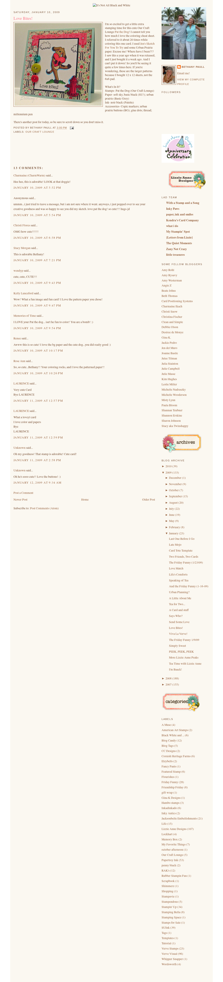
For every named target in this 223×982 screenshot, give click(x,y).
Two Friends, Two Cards (183, 557)
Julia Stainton (170, 364)
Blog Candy (169, 740)
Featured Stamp (171, 772)
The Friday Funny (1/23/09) (186, 562)
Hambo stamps (171, 803)
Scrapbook (168, 881)
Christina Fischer (172, 317)
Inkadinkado (169, 808)
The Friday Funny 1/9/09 (184, 640)
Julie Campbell (171, 369)
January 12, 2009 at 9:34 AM (38, 482)
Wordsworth (169, 964)
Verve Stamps (170, 948)
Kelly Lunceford (23, 293)
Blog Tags (168, 746)
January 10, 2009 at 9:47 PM (37, 305)
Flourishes (168, 777)
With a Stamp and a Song (182, 203)
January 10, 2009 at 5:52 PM (37, 188)
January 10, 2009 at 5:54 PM (37, 215)
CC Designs (169, 751)
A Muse (167, 725)
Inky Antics (169, 813)
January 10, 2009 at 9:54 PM (37, 328)
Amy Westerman (172, 280)
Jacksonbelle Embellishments (180, 818)
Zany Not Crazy (176, 249)
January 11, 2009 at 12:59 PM (38, 437)
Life (164, 824)
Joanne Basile (170, 353)
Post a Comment (23, 493)
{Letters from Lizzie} (179, 237)
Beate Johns (169, 291)
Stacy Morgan (22, 248)
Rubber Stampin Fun (175, 876)
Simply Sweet (177, 646)
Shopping (168, 891)
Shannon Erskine (172, 415)
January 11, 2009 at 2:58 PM (37, 460)
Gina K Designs (171, 798)
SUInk (166, 928)
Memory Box (170, 839)
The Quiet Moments (179, 243)
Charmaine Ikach (172, 306)
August (173, 503)
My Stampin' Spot (178, 231)
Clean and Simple (172, 322)
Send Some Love (179, 622)
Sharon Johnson (171, 421)
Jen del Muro (169, 348)
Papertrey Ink (170, 860)
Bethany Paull (193, 67)
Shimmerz (168, 886)
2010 (169, 466)
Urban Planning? (179, 592)
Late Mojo (175, 545)
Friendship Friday (173, 787)
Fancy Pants (169, 766)
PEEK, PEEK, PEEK (181, 652)
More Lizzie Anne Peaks (183, 657)
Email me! (183, 73)
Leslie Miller (169, 384)
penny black (169, 865)
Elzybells (167, 761)
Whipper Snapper (173, 959)
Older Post (148, 499)
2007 (169, 684)
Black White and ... (173, 735)
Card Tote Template (181, 550)
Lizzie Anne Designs (174, 829)
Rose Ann (19, 361)
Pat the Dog (122, 32)
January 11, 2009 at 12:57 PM (38, 401)
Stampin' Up (169, 907)
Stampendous (170, 902)
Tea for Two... (177, 604)
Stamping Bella (171, 912)
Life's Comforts (178, 574)
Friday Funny (170, 782)
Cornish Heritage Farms (176, 756)
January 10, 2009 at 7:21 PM (37, 260)
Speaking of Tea (178, 580)
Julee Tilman (169, 358)
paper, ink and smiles (179, 214)
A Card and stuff (179, 610)
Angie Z (166, 285)
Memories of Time (25, 316)
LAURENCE (21, 383)
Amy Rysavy (169, 275)
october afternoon (173, 850)
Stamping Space (172, 917)
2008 (169, 678)
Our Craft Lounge (39, 131)
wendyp (18, 271)
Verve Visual (170, 954)
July (171, 509)
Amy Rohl (168, 270)
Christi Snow (169, 311)
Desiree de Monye (172, 332)
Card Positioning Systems (177, 301)
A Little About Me (180, 598)
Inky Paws (172, 209)
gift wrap (167, 792)
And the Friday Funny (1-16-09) (188, 586)
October (174, 490)
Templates (168, 938)
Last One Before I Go (181, 539)
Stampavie (168, 896)
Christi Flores (22, 225)
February (174, 527)
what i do (172, 226)
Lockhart (167, 834)
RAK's (166, 870)
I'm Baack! (175, 669)
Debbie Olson (170, 327)
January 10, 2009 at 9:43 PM (37, 283)
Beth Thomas (169, 296)
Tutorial (167, 943)
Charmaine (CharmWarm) (29, 175)
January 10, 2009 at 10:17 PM (38, 350)
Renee (17, 338)
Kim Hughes (169, 379)
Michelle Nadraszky (174, 389)
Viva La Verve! (178, 634)
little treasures (175, 254)
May (171, 521)
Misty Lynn (168, 400)
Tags (165, 933)
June (171, 515)
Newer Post (20, 499)
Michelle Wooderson (174, 395)
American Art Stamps (175, 730)
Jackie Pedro (169, 343)
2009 (169, 472)
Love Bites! (23, 18)
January (173, 533)
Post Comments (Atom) (44, 508)
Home (85, 499)
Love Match (176, 568)
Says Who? (175, 616)
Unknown (19, 448)
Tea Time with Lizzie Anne (185, 663)
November (175, 484)
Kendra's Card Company (182, 220)
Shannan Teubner (172, 410)
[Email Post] (71, 128)
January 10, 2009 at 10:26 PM (38, 373)
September (175, 496)
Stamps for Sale (171, 922)
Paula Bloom (169, 405)
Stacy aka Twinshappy (175, 426)
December (175, 478)
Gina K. (166, 337)
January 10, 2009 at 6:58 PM (37, 238)
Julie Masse (168, 374)
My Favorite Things (174, 844)
